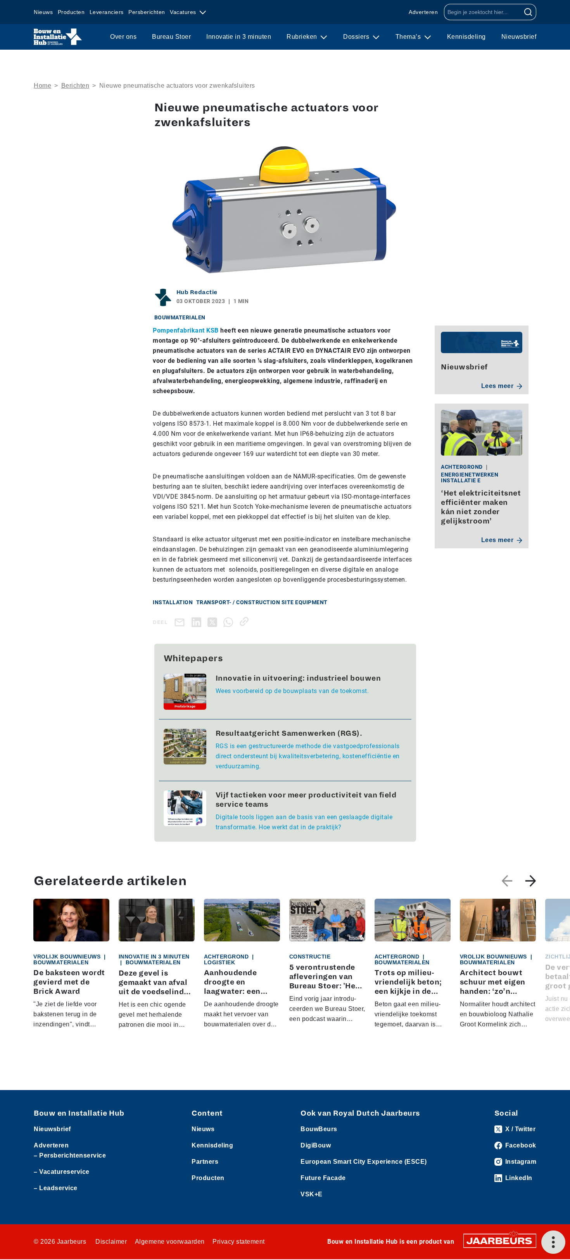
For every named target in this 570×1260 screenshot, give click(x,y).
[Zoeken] (528, 12)
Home (42, 85)
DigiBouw (316, 1145)
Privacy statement (238, 1241)
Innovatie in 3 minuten (238, 36)
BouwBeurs (319, 1129)
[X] (213, 621)
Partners (205, 1161)
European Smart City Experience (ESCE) (364, 1161)
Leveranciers (107, 12)
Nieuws (43, 12)
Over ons (123, 36)
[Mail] (181, 622)
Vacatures (184, 12)
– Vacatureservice (62, 1171)
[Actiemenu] (553, 1242)
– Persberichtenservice (70, 1155)
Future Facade (323, 1178)
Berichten (75, 85)
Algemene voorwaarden (170, 1241)
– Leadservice (56, 1188)
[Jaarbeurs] (499, 1240)
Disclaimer (111, 1241)
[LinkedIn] (198, 621)
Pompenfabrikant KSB (186, 330)
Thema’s (409, 36)
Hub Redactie (197, 292)
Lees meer (497, 386)
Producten (71, 12)
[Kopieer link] (245, 621)
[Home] (58, 37)
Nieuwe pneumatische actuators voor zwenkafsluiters (177, 85)
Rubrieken (303, 36)
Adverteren (423, 12)
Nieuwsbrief (519, 36)
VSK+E (312, 1194)
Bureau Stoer (171, 36)
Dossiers (357, 36)
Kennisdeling (466, 36)
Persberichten (146, 12)
